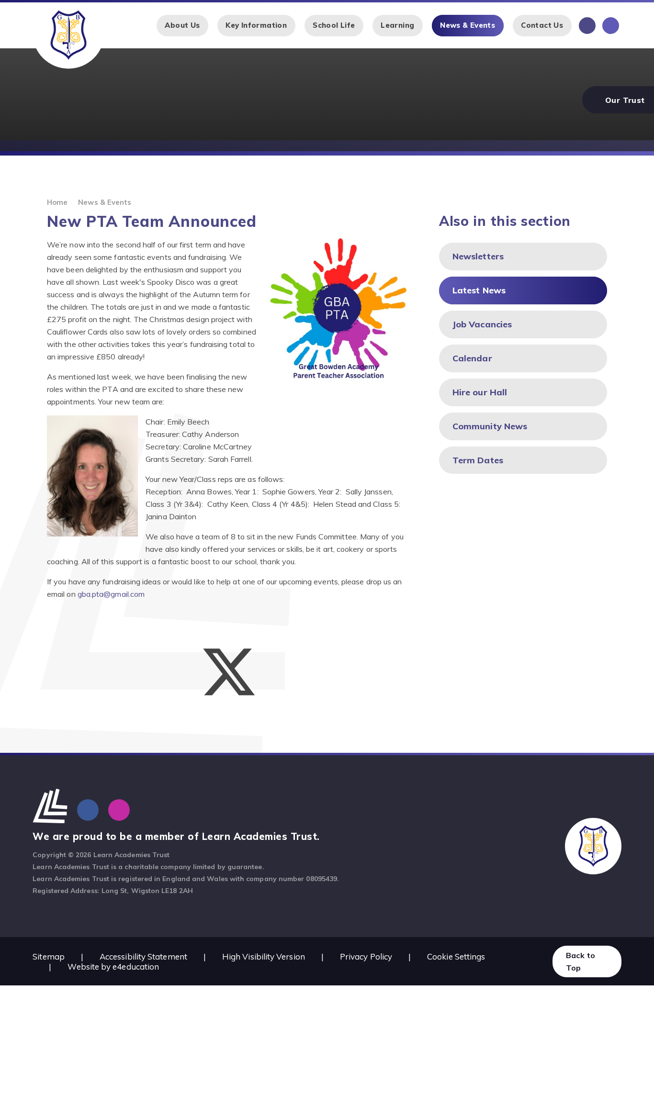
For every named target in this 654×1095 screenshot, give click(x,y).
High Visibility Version (263, 956)
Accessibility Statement (143, 956)
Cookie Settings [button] (456, 956)
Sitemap (49, 956)
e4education (136, 966)
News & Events (104, 202)
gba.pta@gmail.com (111, 594)
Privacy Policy (366, 956)
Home (57, 202)
